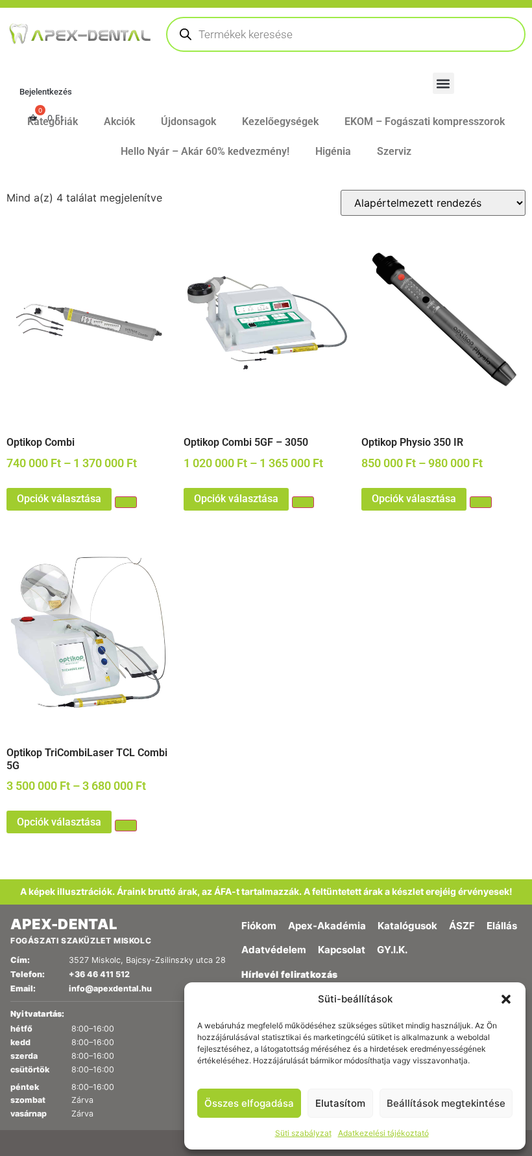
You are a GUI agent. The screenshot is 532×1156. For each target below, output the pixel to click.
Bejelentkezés (45, 92)
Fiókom (258, 925)
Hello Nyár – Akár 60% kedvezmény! (205, 151)
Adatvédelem (273, 949)
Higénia (333, 151)
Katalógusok (407, 925)
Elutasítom (340, 1103)
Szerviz (394, 151)
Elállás (502, 925)
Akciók (119, 121)
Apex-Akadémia (327, 925)
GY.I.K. (392, 949)
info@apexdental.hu (110, 988)
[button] (506, 999)
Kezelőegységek (280, 121)
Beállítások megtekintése (446, 1103)
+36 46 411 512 (99, 974)
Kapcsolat (341, 949)
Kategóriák (52, 121)
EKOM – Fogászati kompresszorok (425, 121)
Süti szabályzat (303, 1133)
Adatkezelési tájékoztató (383, 1133)
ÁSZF (462, 925)
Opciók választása (59, 498)
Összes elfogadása (249, 1103)
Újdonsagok (188, 121)
